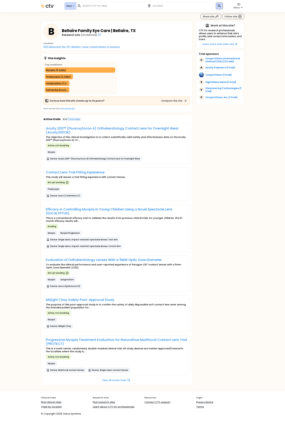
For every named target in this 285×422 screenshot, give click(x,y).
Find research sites (104, 402)
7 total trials (74, 119)
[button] (71, 119)
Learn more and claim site (218, 44)
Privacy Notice (204, 402)
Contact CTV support (157, 402)
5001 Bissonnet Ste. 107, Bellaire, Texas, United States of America (81, 47)
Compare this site (172, 100)
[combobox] (113, 6)
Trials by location (51, 406)
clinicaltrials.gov (67, 108)
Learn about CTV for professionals (113, 406)
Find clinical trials (51, 402)
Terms (200, 406)
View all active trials (114, 380)
